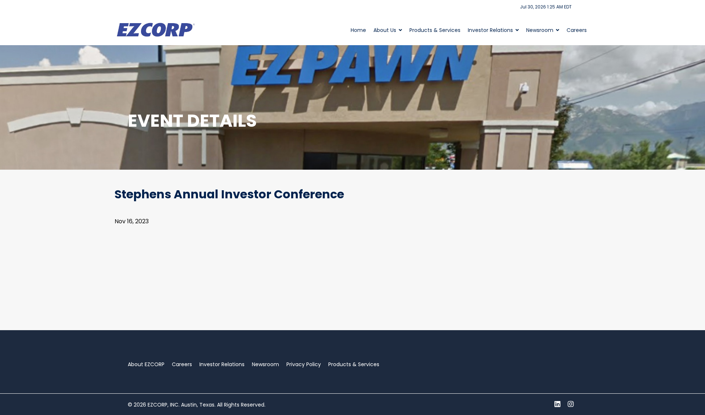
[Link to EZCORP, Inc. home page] (157, 29)
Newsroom (265, 364)
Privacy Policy (303, 364)
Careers (577, 30)
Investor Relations (222, 364)
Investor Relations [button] (490, 30)
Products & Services (434, 30)
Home (358, 30)
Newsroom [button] (539, 30)
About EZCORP (146, 364)
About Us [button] (384, 30)
